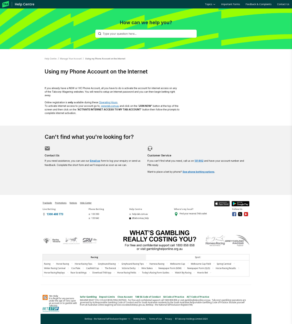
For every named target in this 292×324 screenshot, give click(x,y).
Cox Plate (75, 268)
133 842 (95, 218)
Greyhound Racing (107, 263)
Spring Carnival (224, 263)
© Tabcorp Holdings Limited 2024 (191, 318)
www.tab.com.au (110, 105)
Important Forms (230, 4)
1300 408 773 (55, 214)
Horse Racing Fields (126, 272)
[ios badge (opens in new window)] (221, 203)
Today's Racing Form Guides (155, 272)
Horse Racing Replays (54, 272)
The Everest (110, 268)
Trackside (47, 202)
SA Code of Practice (173, 296)
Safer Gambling (88, 296)
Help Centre (24, 4)
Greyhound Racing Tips (132, 263)
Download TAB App (101, 272)
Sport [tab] (197, 257)
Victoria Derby (129, 268)
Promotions (60, 202)
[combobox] (147, 34)
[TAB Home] (5, 4)
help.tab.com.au (140, 214)
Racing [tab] (94, 257)
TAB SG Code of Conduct (148, 296)
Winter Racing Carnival (54, 268)
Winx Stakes (147, 268)
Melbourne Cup (177, 263)
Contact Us (283, 4)
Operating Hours (108, 102)
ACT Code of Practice (198, 296)
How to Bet (202, 272)
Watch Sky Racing (183, 272)
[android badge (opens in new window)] (239, 203)
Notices (73, 202)
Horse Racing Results (226, 268)
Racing (47, 263)
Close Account (125, 296)
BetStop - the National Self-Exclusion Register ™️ (107, 318)
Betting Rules (139, 318)
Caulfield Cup (92, 268)
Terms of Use (155, 318)
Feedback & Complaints (259, 4)
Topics (209, 4)
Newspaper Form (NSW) (170, 268)
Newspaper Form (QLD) (198, 268)
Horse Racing (62, 263)
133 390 (95, 214)
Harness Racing (157, 263)
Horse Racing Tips (83, 263)
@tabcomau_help (140, 218)
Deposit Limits (107, 296)
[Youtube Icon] (246, 213)
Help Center (86, 202)
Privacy (168, 318)
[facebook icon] (235, 213)
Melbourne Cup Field (201, 263)
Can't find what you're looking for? (89, 137)
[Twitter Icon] (241, 213)
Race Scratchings (79, 272)
